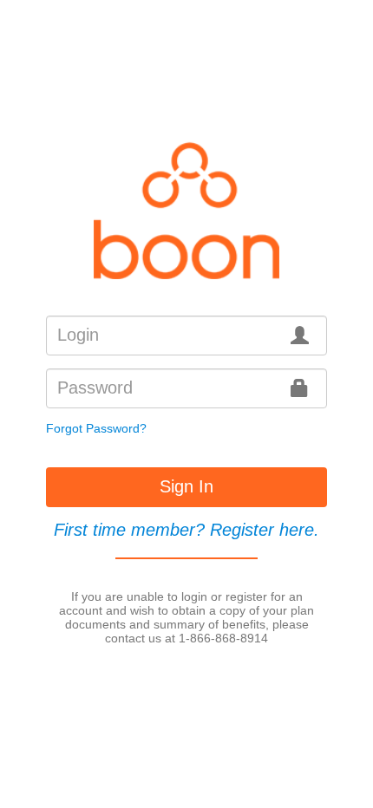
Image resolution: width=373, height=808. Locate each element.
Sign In (186, 486)
